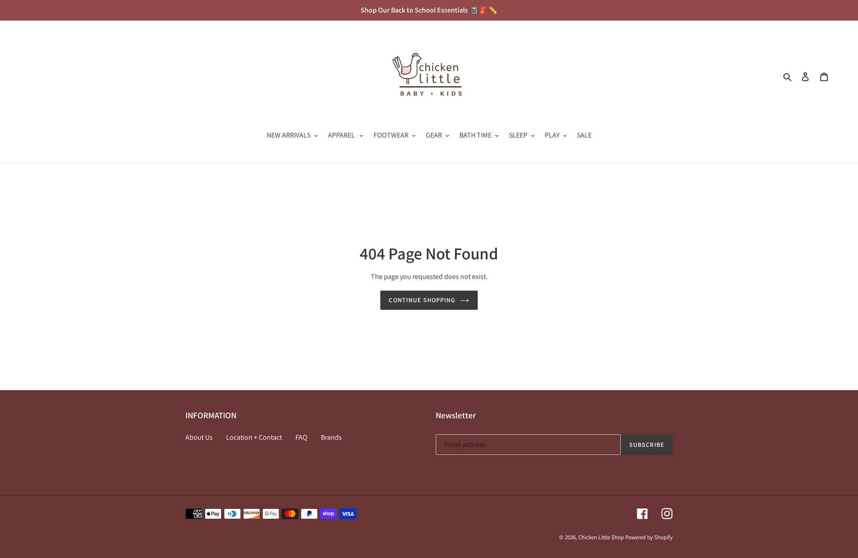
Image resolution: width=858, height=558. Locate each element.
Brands (331, 437)
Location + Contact (254, 437)
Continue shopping (422, 300)
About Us (199, 437)
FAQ (301, 437)
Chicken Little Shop (601, 537)
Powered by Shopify (649, 537)
